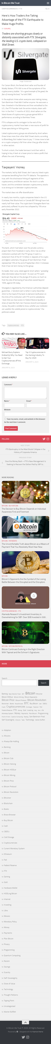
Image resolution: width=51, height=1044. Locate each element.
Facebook (36, 707)
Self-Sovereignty (8, 720)
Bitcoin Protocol (16, 646)
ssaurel (7, 29)
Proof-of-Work (6, 717)
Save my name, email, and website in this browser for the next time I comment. (24, 420)
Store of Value (9, 983)
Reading (26, 717)
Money (17, 713)
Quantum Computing (17, 717)
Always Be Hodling (11, 741)
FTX (20, 9)
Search (4, 678)
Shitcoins (17, 720)
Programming (43, 713)
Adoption (7, 730)
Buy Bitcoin (13, 506)
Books (12, 704)
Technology (30, 720)
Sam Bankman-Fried (37, 717)
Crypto (3, 707)
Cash (40, 704)
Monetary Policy (10, 922)
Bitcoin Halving (10, 764)
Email (29, 401)
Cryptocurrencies (10, 9)
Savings (7, 967)
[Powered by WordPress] (17, 1031)
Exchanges (29, 707)
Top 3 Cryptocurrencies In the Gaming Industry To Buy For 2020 (36, 355)
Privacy (7, 944)
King (35, 710)
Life (42, 710)
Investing (30, 710)
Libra (39, 710)
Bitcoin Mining (19, 697)
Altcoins (7, 736)
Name (7, 401)
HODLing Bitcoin (10, 893)
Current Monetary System (14, 848)
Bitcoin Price (8, 700)
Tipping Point (9, 1000)
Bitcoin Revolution (36, 700)
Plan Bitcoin (33, 713)
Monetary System (7, 713)
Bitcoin (4, 506)
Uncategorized (9, 1006)
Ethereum (8, 854)
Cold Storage (9, 837)
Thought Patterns (11, 995)
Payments (13, 541)
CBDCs (45, 704)
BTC (26, 703)
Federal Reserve (7, 710)
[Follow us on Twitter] (44, 438)
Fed (41, 707)
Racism (7, 961)
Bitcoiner (39, 694)
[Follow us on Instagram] (47, 438)
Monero (7, 916)
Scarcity (7, 972)
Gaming (20, 710)
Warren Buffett (40, 720)
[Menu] (48, 3)
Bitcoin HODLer (7, 697)
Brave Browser (19, 704)
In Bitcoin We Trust (11, 3)
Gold (24, 710)
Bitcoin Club (8, 758)
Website (7, 410)
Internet (7, 899)
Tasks (23, 720)
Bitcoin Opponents (31, 697)
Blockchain (5, 704)
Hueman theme (37, 1032)
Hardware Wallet (10, 888)
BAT (23, 694)
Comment (8, 385)
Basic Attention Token (15, 694)
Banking (5, 694)
